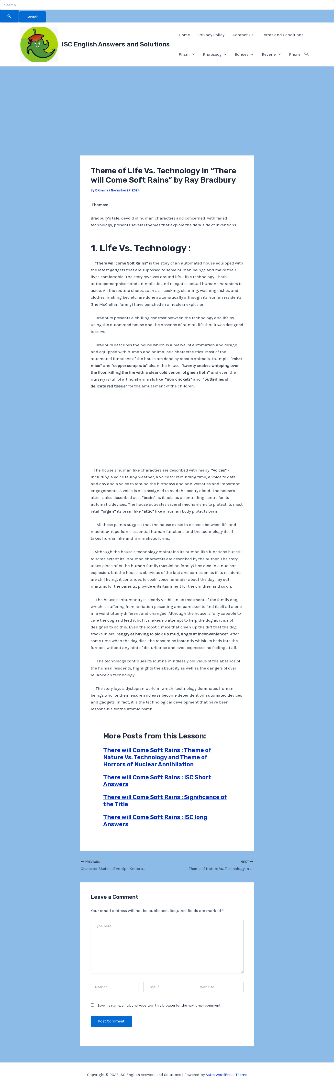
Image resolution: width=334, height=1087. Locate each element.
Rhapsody (212, 54)
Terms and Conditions (282, 34)
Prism (184, 54)
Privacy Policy (211, 34)
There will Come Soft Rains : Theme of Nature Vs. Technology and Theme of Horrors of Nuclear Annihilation (157, 757)
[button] (192, 54)
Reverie (269, 54)
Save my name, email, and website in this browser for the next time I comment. (159, 1005)
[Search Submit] (9, 16)
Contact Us (243, 34)
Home (184, 34)
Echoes (241, 54)
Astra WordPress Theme (226, 1074)
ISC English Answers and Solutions (116, 44)
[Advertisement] (167, 119)
